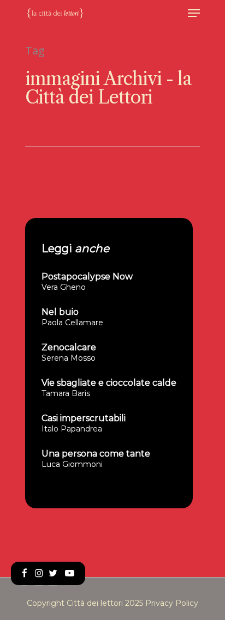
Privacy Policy (171, 603)
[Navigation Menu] (194, 13)
